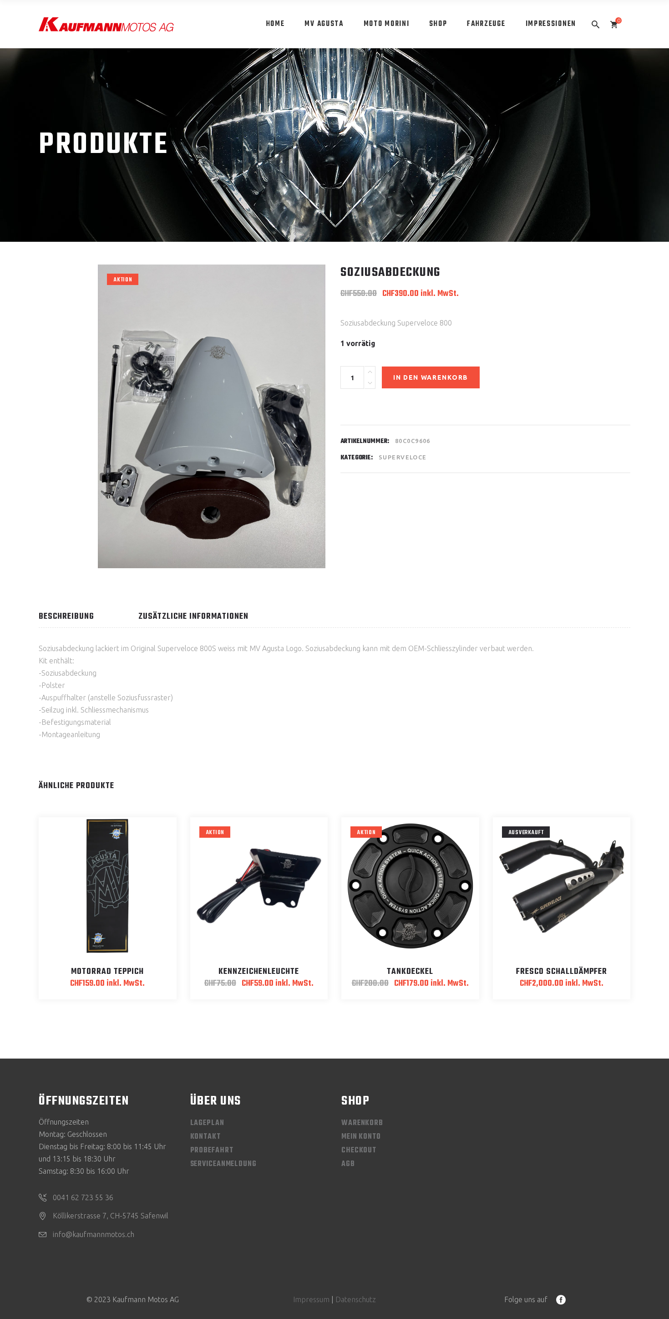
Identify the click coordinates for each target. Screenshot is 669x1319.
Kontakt (205, 1137)
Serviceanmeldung (223, 1164)
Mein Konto (361, 1137)
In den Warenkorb (430, 377)
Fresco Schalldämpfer (561, 971)
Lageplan (207, 1123)
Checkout (358, 1150)
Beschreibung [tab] (66, 616)
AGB (348, 1164)
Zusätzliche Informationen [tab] (193, 616)
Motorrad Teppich (107, 971)
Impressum (311, 1299)
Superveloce (403, 457)
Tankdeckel (410, 971)
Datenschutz (355, 1299)
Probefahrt (211, 1150)
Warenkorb (362, 1123)
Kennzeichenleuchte (258, 971)
